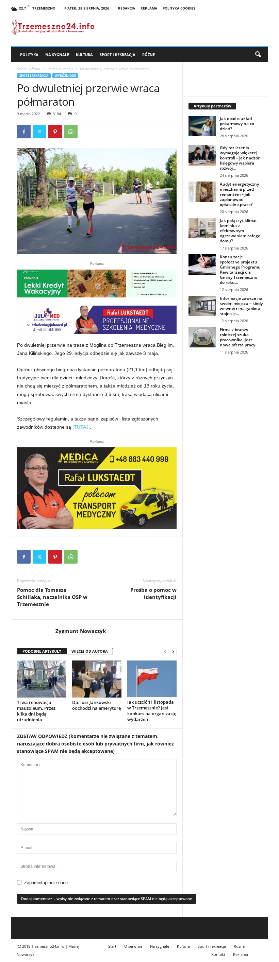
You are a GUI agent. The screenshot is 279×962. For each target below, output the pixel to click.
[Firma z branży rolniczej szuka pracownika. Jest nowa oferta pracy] (202, 337)
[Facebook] (24, 131)
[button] (257, 54)
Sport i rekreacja (117, 54)
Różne (148, 54)
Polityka (29, 54)
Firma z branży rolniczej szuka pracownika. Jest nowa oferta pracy (237, 337)
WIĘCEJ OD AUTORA (89, 651)
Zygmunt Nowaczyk (80, 631)
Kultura (84, 54)
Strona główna (28, 68)
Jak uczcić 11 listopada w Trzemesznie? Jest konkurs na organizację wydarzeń (151, 710)
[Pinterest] (55, 131)
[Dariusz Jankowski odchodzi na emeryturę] (96, 678)
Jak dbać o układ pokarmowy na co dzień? (237, 124)
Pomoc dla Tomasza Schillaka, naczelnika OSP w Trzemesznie (52, 596)
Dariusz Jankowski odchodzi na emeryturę (96, 705)
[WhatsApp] (71, 131)
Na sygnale (57, 54)
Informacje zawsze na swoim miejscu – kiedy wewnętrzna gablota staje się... (241, 305)
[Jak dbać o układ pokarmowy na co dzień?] (202, 126)
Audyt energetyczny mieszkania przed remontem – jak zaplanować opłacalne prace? (239, 194)
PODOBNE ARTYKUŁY (41, 651)
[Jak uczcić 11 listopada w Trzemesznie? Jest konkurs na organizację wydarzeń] (152, 678)
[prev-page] (165, 651)
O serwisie (133, 946)
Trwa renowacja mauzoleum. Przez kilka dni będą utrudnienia (36, 711)
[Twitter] (39, 131)
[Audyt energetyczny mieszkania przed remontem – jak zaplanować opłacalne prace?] (202, 192)
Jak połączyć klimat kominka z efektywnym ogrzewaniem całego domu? (240, 231)
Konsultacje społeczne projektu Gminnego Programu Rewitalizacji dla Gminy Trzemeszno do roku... (240, 269)
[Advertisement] (225, 405)
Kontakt (218, 954)
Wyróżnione (65, 75)
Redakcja (126, 8)
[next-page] (173, 651)
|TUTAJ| (81, 427)
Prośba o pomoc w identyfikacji (153, 593)
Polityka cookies (179, 8)
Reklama (149, 8)
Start (112, 946)
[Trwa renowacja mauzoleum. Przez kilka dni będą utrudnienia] (41, 678)
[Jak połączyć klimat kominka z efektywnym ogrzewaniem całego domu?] (202, 228)
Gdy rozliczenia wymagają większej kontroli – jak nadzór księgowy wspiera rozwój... (240, 158)
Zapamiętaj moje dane (46, 882)
